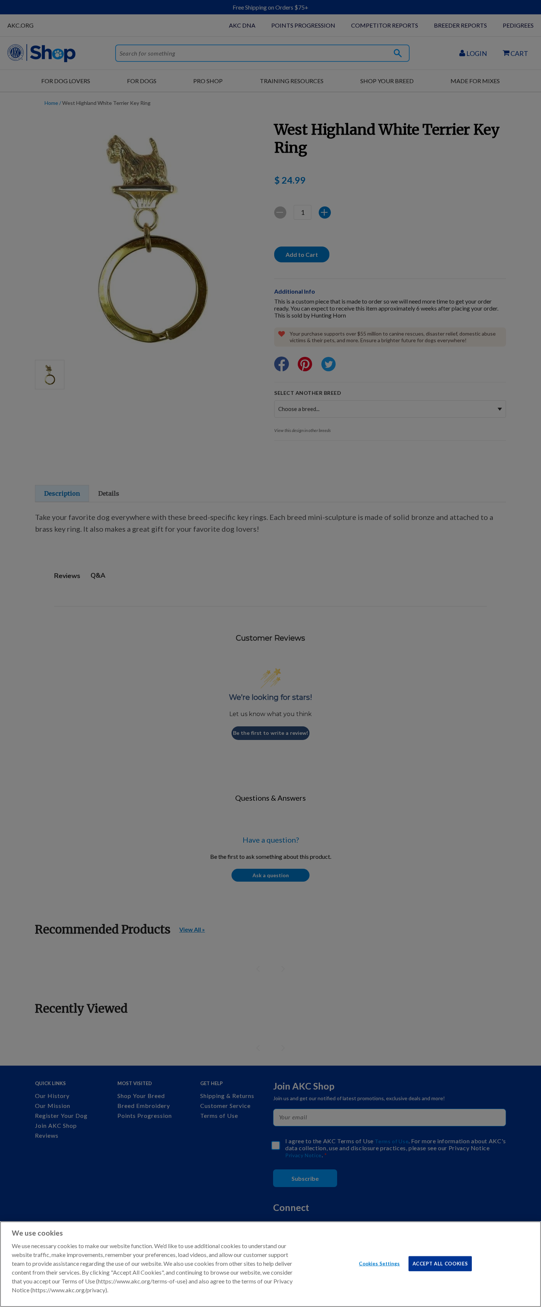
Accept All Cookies (440, 1263)
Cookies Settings (379, 1263)
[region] (270, 1264)
